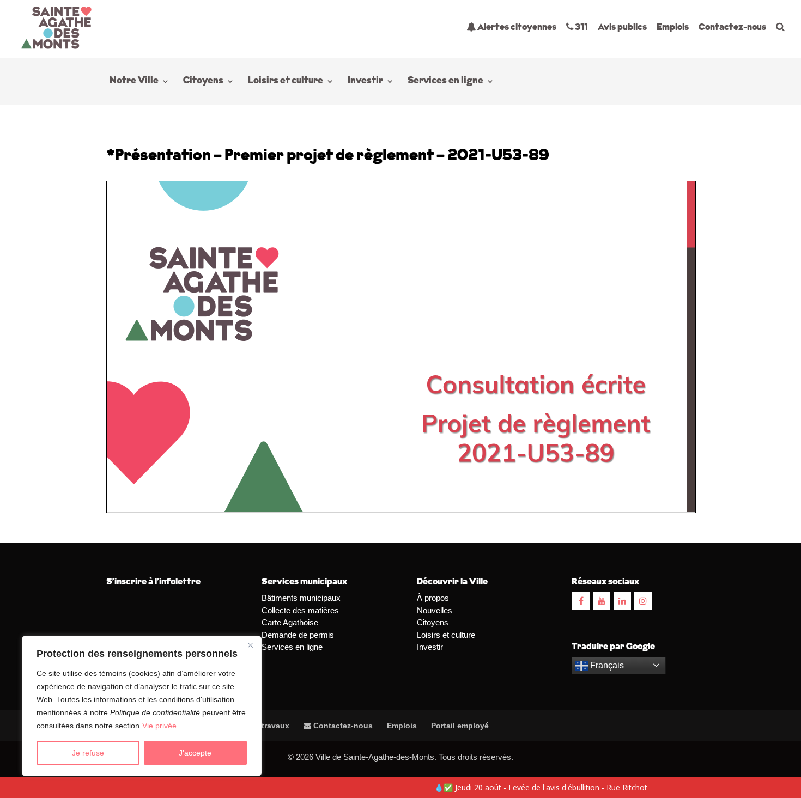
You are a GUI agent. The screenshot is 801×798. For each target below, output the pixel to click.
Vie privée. (160, 725)
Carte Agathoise (290, 622)
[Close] (250, 644)
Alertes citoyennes (516, 27)
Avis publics (622, 27)
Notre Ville (134, 81)
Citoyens (203, 81)
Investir (365, 81)
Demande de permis (298, 634)
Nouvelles (434, 610)
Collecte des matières (300, 610)
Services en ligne (445, 81)
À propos (433, 597)
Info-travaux (265, 725)
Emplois (673, 27)
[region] (142, 706)
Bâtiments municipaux (301, 597)
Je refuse (88, 752)
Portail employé (460, 725)
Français (606, 665)
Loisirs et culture (285, 81)
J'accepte (195, 752)
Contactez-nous (732, 27)
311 (580, 27)
